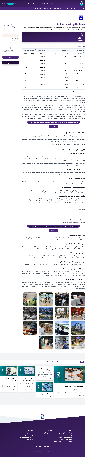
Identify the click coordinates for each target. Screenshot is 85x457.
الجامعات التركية (47, 8)
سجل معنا (10, 3)
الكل (82, 361)
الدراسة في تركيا (51, 3)
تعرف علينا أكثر (18, 3)
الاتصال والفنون (54, 361)
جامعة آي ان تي (29, 439)
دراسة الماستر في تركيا (66, 439)
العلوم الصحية (63, 361)
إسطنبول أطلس (29, 435)
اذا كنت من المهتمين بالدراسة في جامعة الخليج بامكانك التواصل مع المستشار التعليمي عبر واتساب (53, 122)
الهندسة (46, 361)
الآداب (39, 361)
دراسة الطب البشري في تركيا (65, 433)
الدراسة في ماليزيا (57, 8)
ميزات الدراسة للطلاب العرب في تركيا (63, 441)
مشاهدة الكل (6, 361)
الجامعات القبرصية (38, 8)
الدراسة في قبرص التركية (28, 3)
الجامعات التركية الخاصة (40, 3)
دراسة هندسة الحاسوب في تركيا (64, 435)
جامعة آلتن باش (29, 433)
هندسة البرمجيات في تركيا (65, 437)
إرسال (9, 57)
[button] (17, 35)
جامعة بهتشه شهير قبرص (26, 437)
